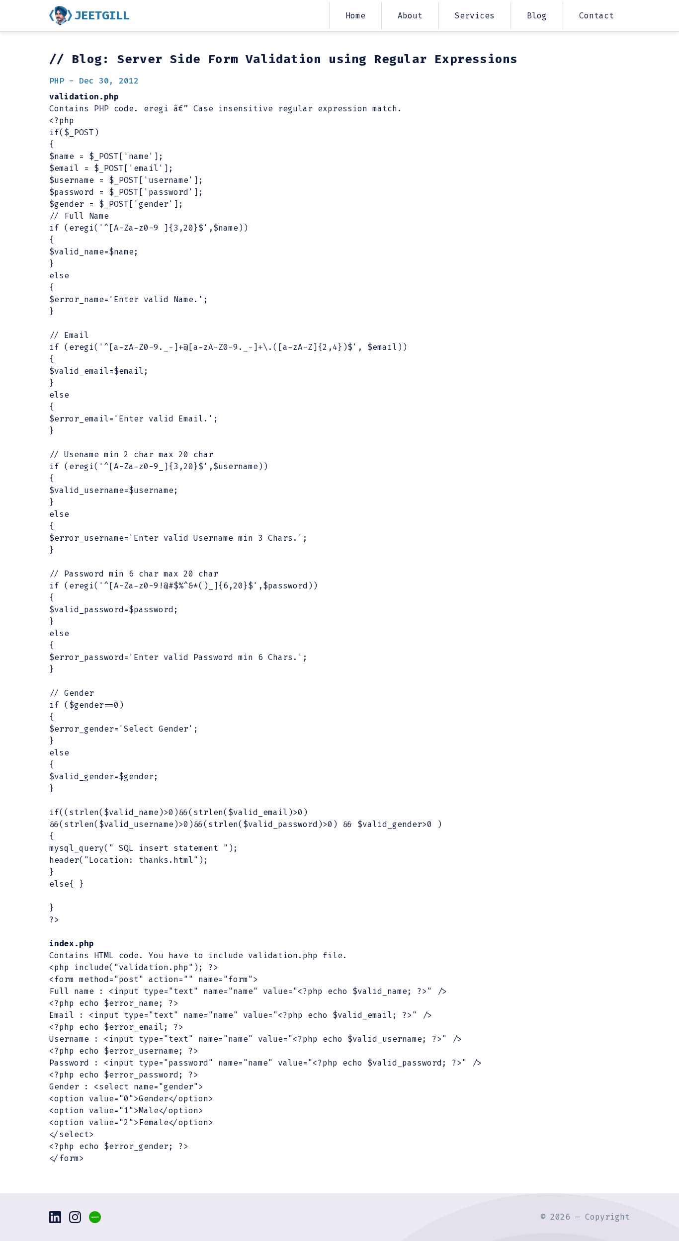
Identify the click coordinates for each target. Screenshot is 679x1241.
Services (475, 15)
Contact (596, 15)
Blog (537, 15)
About (410, 15)
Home (355, 15)
